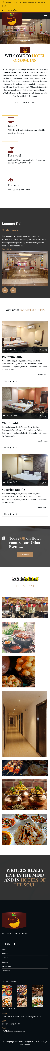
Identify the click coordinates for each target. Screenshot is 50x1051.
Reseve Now (6, 966)
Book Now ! (25, 555)
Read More (22, 102)
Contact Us (6, 971)
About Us (5, 953)
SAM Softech (25, 1044)
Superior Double (13, 490)
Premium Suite (12, 357)
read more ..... (43, 374)
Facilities (5, 958)
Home (4, 949)
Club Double (10, 423)
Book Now (5, 962)
